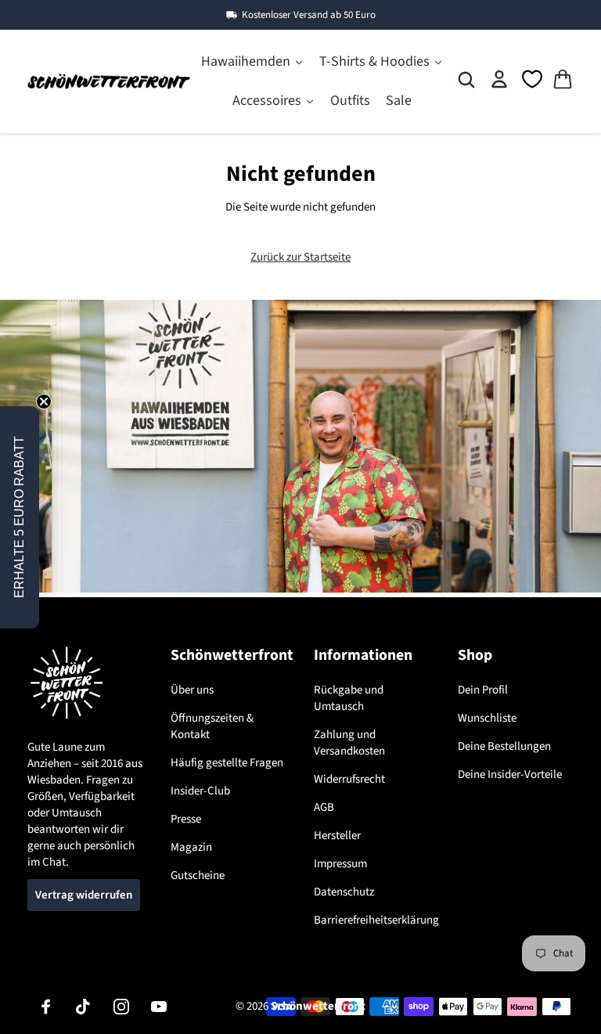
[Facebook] (46, 1006)
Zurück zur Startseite (300, 257)
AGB (324, 807)
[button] (19, 517)
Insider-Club (200, 791)
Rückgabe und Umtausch (348, 698)
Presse (186, 819)
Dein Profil (483, 690)
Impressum (340, 864)
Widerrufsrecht (349, 779)
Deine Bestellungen (504, 746)
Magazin (191, 847)
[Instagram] (121, 1006)
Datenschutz (344, 892)
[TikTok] (83, 1006)
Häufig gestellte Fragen (227, 763)
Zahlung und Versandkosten (349, 742)
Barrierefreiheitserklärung (376, 920)
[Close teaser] (44, 401)
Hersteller (337, 835)
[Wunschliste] (532, 79)
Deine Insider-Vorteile (510, 774)
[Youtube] (159, 1006)
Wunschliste (487, 718)
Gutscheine (198, 875)
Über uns (192, 690)
